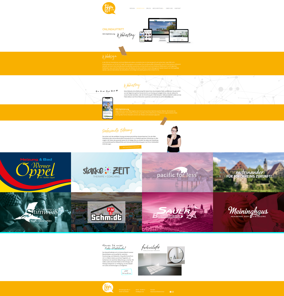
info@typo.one (140, 291)
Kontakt (178, 8)
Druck (148, 8)
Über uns (169, 8)
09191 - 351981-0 (140, 290)
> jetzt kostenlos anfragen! (130, 147)
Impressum (153, 291)
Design (132, 8)
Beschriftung (158, 8)
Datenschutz (160, 291)
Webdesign (140, 8)
